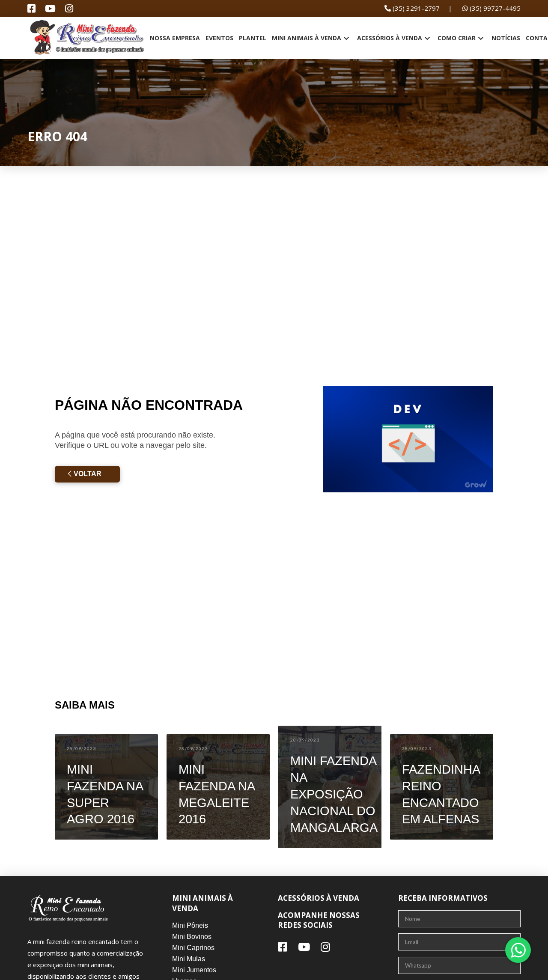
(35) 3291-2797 (415, 8)
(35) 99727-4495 (494, 8)
